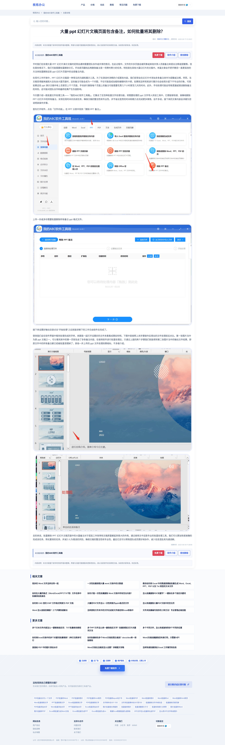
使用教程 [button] (184, 55)
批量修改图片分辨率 (159, 707)
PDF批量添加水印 (40, 707)
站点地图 (36, 732)
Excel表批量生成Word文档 (59, 711)
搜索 (189, 21)
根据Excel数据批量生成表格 (120, 711)
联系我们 (77, 729)
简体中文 (160, 39)
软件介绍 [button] (171, 55)
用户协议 (36, 725)
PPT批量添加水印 (74, 707)
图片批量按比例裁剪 (110, 707)
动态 (102, 5)
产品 (83, 5)
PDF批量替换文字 (92, 702)
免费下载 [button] (158, 55)
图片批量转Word (176, 707)
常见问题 (123, 5)
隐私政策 (36, 729)
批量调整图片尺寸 (141, 707)
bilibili (134, 725)
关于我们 (77, 732)
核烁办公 (39, 4)
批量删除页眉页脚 (172, 702)
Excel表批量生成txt (99, 711)
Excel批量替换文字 (75, 702)
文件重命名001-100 (110, 702)
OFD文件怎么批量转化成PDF (145, 711)
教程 (112, 5)
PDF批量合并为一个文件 (43, 698)
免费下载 (137, 5)
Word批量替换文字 (41, 702)
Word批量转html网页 (180, 698)
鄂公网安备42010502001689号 (96, 740)
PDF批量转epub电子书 (113, 698)
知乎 (128, 725)
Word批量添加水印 (58, 707)
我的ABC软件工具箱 (51, 13)
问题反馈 (77, 725)
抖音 (116, 725)
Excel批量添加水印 (92, 707)
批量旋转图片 (126, 707)
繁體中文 (166, 39)
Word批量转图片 (148, 698)
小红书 (122, 725)
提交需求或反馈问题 (177, 684)
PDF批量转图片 (77, 698)
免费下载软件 (111, 668)
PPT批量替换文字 (58, 702)
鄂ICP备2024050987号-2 (70, 740)
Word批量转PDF (132, 698)
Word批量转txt (163, 698)
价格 (93, 5)
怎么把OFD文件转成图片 (168, 711)
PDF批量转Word (62, 698)
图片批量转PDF (39, 711)
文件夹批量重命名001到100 (131, 702)
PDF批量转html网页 (94, 698)
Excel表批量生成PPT (80, 711)
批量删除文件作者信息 (154, 702)
